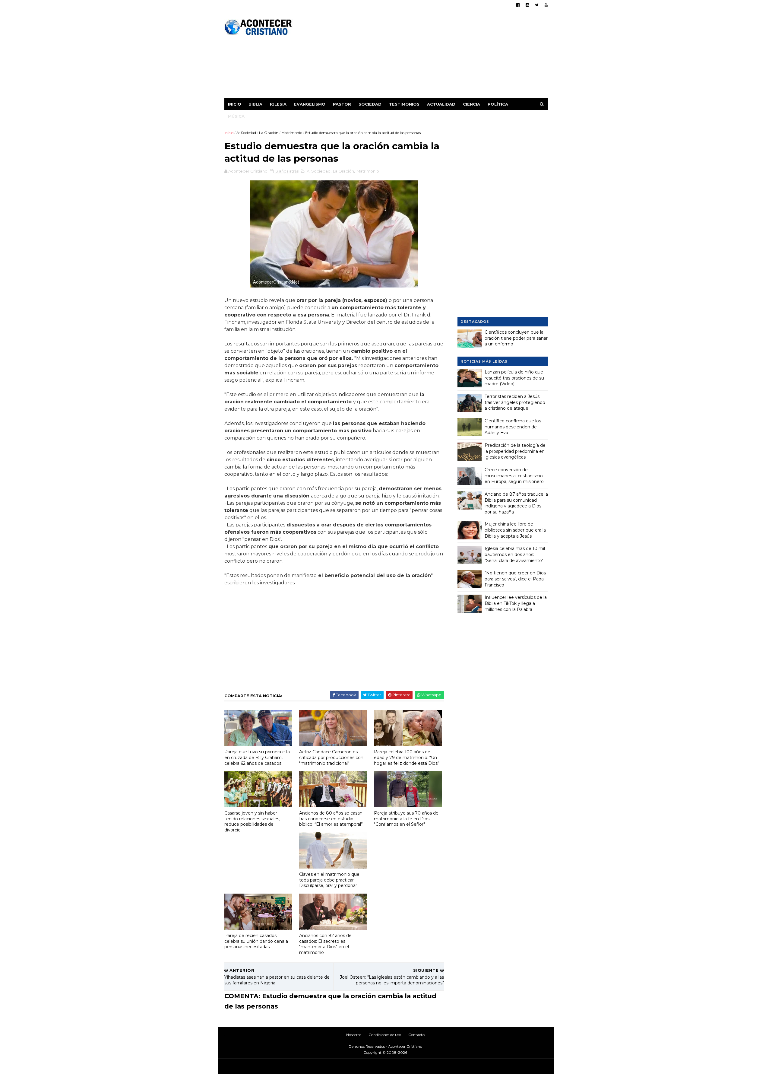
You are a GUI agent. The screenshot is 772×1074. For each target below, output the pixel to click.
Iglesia (278, 104)
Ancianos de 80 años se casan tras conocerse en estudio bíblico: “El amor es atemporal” (331, 818)
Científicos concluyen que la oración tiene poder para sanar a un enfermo (516, 338)
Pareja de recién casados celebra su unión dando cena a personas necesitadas (256, 941)
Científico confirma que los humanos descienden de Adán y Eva (513, 426)
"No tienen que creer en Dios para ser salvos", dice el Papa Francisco (515, 578)
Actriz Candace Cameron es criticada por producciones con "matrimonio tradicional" (331, 757)
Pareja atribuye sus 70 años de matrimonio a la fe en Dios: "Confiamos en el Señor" (406, 818)
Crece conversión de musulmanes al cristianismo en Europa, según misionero (514, 475)
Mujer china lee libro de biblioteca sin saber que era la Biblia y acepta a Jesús (515, 530)
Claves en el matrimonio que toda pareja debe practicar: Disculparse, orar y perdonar (329, 880)
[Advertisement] (438, 56)
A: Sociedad (246, 132)
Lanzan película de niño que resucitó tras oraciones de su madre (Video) (514, 377)
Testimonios (404, 104)
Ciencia (471, 104)
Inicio (234, 104)
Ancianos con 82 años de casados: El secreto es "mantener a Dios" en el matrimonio (325, 944)
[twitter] (537, 5)
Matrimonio (291, 132)
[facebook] (518, 5)
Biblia (255, 104)
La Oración (268, 132)
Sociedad (370, 104)
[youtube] (546, 5)
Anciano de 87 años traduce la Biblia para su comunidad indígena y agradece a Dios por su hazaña (516, 503)
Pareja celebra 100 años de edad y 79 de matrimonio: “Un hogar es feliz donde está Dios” (406, 757)
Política (498, 104)
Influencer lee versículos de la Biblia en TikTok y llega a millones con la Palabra (516, 603)
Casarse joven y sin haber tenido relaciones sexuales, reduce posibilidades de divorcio (252, 821)
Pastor (342, 104)
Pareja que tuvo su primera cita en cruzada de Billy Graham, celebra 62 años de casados (257, 757)
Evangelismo (309, 104)
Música (236, 116)
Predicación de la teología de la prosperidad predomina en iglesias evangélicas (515, 451)
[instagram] (527, 5)
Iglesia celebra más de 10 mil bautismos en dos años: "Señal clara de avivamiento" (515, 554)
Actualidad (441, 104)
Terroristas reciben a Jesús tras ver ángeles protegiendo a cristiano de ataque (515, 402)
